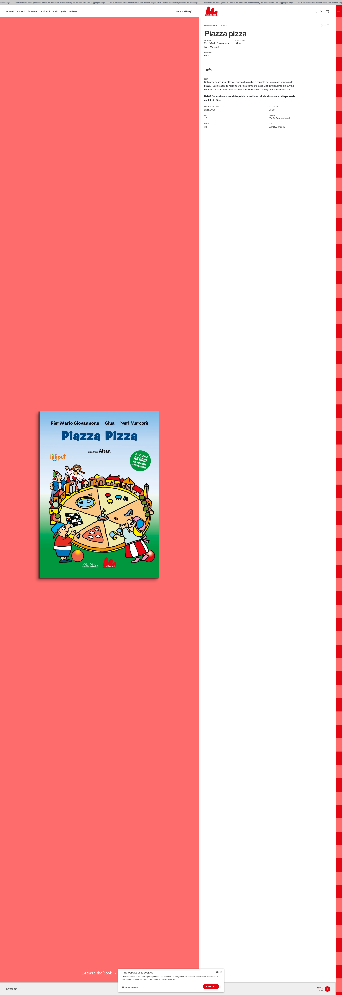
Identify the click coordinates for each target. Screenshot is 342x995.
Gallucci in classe (69, 11)
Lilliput (224, 25)
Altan (238, 43)
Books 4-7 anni (210, 25)
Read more (172, 979)
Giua (206, 56)
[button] (130, 987)
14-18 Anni (45, 11)
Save (324, 25)
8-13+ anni (32, 11)
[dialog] (171, 980)
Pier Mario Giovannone (217, 43)
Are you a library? (184, 11)
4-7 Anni (21, 11)
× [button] (221, 972)
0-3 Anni (10, 11)
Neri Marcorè (211, 47)
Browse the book (99, 973)
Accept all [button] (211, 986)
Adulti (55, 11)
